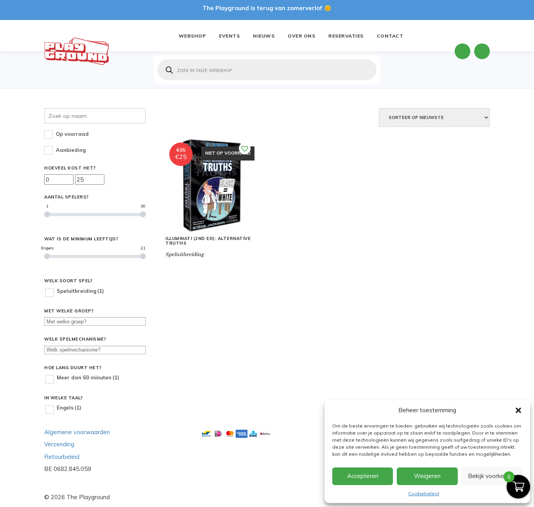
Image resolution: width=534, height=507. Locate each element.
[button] (518, 410)
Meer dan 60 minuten (88, 377)
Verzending (59, 444)
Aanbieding (71, 150)
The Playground (88, 497)
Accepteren (362, 476)
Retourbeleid (61, 456)
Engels (69, 407)
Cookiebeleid (423, 493)
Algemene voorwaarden (77, 432)
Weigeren (427, 476)
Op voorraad (72, 134)
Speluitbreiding (80, 291)
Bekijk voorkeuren (492, 476)
